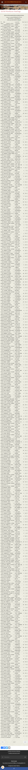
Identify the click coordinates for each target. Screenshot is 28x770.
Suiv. (25, 742)
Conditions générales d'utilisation (14, 751)
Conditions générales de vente (14, 753)
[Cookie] (2, 767)
